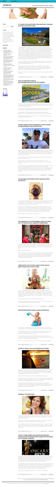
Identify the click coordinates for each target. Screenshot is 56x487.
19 (40, 478)
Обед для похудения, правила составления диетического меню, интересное (8, 57)
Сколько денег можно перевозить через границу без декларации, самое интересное (34, 125)
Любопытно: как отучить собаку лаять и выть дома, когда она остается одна (33, 266)
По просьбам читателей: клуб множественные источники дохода (8, 61)
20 (41, 478)
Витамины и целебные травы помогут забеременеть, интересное (8, 72)
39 (33, 479)
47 (43, 479)
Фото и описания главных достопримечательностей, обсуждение (31, 81)
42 (37, 479)
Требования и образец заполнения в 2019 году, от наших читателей (7, 51)
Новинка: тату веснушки (26, 394)
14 (34, 478)
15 (35, 478)
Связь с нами (47, 483)
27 (49, 478)
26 (48, 478)
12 (31, 478)
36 (30, 479)
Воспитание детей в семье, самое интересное (33, 310)
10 (29, 478)
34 (27, 479)
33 (26, 479)
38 (32, 479)
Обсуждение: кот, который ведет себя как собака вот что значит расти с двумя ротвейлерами (34, 222)
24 (46, 478)
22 (43, 478)
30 (53, 478)
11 (30, 478)
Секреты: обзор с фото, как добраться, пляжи (33, 348)
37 (31, 479)
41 (36, 479)
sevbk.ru (7, 5)
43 (38, 479)
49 (45, 479)
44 (39, 479)
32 (25, 479)
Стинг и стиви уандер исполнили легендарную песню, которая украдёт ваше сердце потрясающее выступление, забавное (35, 436)
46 (42, 479)
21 (42, 478)
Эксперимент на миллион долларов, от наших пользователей (7, 68)
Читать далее (51, 120)
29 (52, 478)
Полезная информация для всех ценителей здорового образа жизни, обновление (8, 76)
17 (37, 478)
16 (36, 478)
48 (44, 479)
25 (47, 478)
